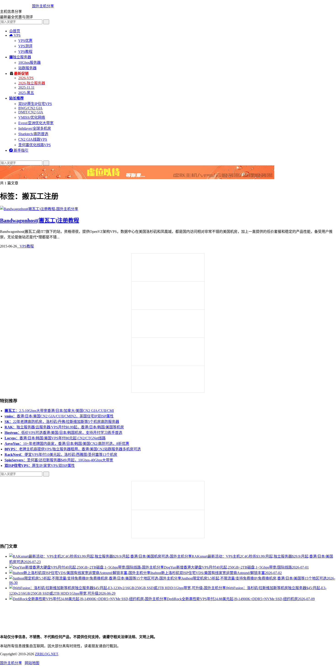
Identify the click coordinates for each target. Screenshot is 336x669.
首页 (14, 31)
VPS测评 (25, 46)
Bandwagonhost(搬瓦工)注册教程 (39, 220)
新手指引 (18, 150)
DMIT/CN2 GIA (30, 112)
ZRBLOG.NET (46, 654)
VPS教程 (25, 52)
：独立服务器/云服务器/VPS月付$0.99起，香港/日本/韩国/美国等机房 (64, 427)
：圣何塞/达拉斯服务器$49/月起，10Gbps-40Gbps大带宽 (59, 460)
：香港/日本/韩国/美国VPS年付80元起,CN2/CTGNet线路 (55, 438)
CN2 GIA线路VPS (32, 139)
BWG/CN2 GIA (30, 108)
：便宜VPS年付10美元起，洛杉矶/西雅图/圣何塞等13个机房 (61, 455)
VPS (15, 35)
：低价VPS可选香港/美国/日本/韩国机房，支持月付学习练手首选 (63, 433)
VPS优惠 (25, 41)
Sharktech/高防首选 (33, 134)
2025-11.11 (26, 87)
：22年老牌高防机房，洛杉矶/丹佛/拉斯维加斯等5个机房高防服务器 (62, 422)
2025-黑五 (26, 93)
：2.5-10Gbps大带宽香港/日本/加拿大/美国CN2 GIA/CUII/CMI (59, 411)
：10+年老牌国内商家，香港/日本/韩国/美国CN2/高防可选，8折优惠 (67, 444)
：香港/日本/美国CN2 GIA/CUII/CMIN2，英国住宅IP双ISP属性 (59, 416)
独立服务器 (20, 57)
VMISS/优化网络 (31, 117)
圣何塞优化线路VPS (34, 145)
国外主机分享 (43, 6)
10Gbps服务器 (29, 62)
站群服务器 (27, 68)
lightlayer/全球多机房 (34, 128)
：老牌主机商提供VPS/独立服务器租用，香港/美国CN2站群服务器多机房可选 (73, 449)
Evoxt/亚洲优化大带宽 (35, 123)
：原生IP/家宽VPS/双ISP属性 (40, 465)
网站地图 (32, 663)
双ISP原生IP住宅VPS (35, 104)
